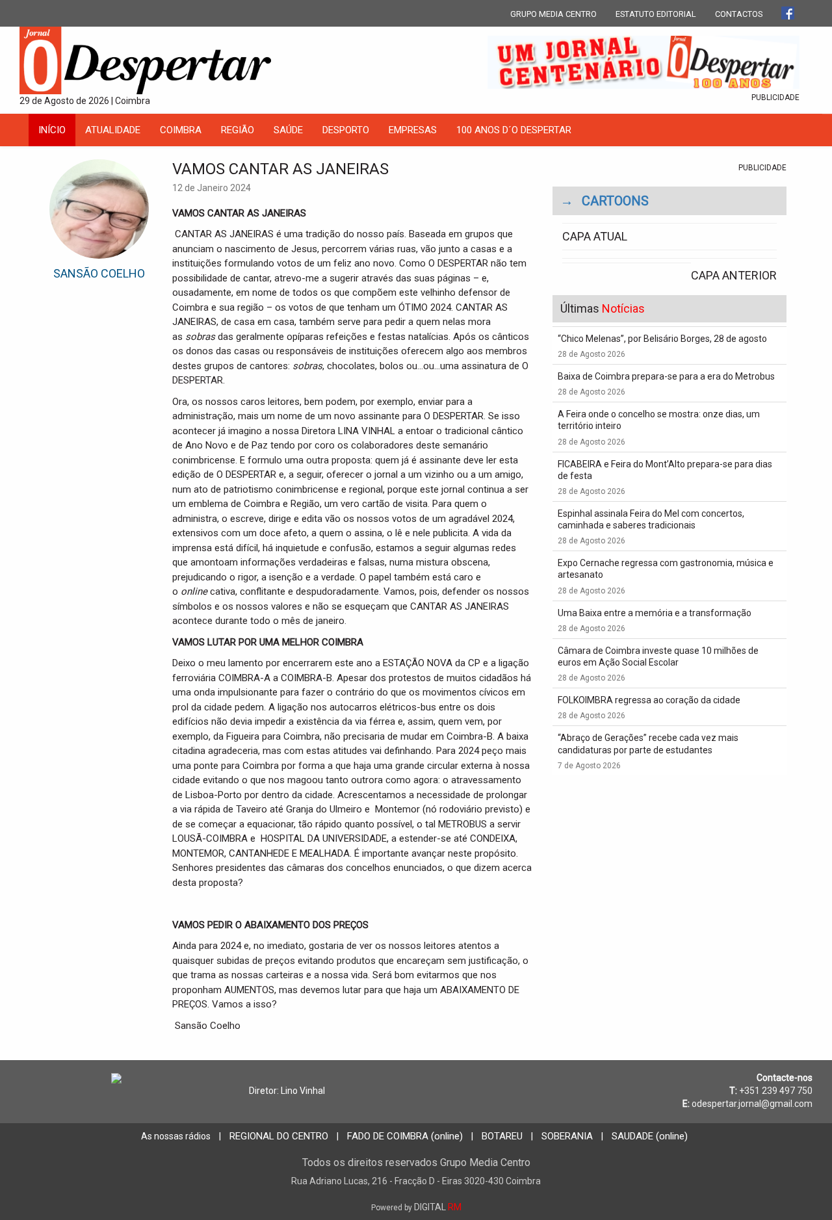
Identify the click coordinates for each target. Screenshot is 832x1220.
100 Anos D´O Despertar (513, 130)
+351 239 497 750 (775, 1090)
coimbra (181, 130)
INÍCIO (52, 130)
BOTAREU (502, 1136)
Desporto (345, 130)
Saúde (288, 130)
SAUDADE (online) (650, 1136)
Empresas (413, 130)
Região (237, 130)
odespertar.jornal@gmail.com (752, 1103)
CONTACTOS (738, 14)
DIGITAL (416, 1207)
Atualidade (112, 130)
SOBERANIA (567, 1136)
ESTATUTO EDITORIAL (656, 14)
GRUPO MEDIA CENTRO (553, 14)
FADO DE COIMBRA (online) (405, 1136)
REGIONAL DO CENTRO (278, 1136)
